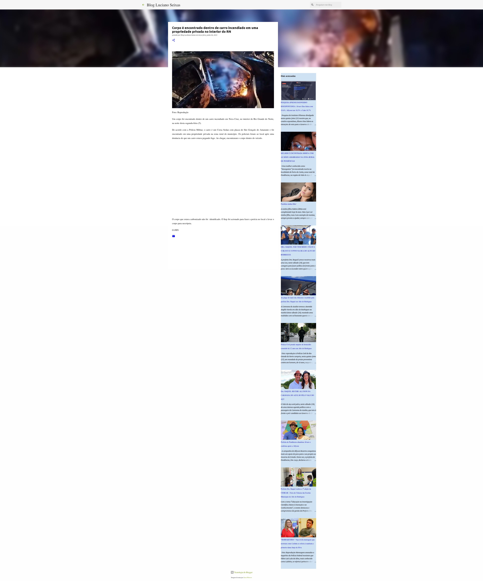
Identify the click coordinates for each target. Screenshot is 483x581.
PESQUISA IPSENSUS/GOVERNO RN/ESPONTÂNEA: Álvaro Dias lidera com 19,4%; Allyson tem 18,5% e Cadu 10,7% (297, 106)
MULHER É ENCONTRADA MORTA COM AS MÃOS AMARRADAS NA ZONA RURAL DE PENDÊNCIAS (298, 157)
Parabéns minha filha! (288, 204)
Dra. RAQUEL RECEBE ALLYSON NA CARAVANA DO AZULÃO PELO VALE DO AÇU (297, 395)
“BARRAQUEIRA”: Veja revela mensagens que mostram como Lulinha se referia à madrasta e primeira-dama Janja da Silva (298, 543)
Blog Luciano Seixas (163, 4)
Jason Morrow (248, 577)
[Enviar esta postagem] (173, 237)
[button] (173, 40)
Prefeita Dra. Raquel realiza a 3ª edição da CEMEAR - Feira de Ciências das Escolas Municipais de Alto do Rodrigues (296, 493)
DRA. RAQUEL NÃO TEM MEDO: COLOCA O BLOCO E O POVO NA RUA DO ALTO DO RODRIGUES (298, 251)
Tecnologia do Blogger (243, 572)
